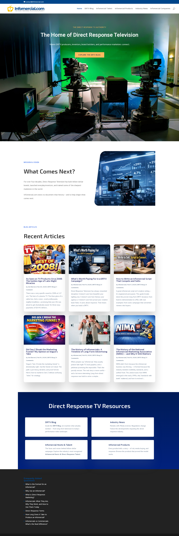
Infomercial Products (124, 9)
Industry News (142, 9)
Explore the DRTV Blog (90, 55)
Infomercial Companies (160, 9)
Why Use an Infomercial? (35, 491)
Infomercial (77, 284)
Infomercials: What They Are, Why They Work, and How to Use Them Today (36, 504)
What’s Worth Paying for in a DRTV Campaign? (89, 279)
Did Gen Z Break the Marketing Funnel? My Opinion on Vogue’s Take (42, 351)
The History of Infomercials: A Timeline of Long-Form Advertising (89, 350)
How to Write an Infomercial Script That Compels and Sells (134, 279)
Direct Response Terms (34, 511)
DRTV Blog (89, 9)
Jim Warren (32, 287)
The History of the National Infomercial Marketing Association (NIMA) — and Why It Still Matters (134, 351)
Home (79, 9)
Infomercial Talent (104, 9)
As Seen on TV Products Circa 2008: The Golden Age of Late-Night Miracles (44, 280)
